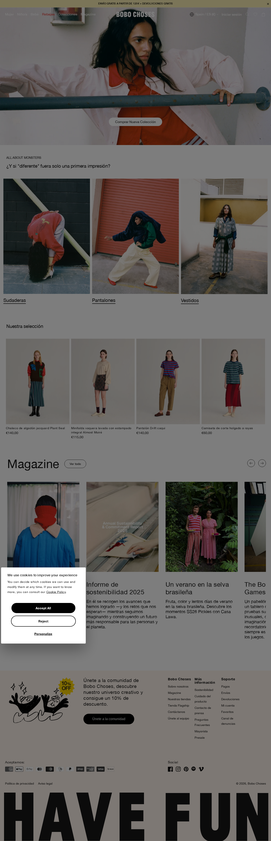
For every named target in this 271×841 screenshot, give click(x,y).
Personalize (43, 634)
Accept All (43, 608)
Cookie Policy (56, 592)
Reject (43, 621)
